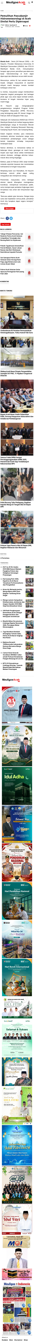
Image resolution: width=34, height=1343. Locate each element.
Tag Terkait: (5, 224)
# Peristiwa (4, 558)
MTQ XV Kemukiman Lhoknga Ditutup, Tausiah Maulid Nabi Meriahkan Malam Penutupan (12, 666)
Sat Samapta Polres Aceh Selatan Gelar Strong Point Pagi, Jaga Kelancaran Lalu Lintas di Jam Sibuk (10, 261)
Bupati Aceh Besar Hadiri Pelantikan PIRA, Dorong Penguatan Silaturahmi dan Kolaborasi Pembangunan (16, 416)
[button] (32, 1)
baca (26, 26)
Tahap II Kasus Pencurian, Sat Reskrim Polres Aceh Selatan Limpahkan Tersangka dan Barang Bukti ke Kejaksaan (11, 237)
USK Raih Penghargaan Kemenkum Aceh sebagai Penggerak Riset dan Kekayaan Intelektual (12, 613)
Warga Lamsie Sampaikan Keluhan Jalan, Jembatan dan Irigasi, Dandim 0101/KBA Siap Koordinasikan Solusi (14, 603)
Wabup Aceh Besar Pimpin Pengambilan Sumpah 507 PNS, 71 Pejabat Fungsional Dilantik (16, 373)
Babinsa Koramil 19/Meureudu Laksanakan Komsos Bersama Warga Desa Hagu (12, 645)
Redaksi (5, 1340)
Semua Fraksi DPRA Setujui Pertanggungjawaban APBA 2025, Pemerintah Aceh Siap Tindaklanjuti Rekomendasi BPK (14, 460)
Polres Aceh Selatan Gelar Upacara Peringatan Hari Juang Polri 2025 (12, 271)
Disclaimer (18, 1340)
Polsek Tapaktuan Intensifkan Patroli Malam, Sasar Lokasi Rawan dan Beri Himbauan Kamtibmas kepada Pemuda (12, 249)
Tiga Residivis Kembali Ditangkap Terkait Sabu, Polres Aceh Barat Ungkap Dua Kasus (13, 635)
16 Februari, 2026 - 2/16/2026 (12, 26)
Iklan (26, 1340)
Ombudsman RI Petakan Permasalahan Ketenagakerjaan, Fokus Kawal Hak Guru (16, 331)
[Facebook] (7, 218)
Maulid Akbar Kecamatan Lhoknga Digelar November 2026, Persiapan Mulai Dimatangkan (13, 624)
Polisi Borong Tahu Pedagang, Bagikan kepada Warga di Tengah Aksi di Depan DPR (15, 504)
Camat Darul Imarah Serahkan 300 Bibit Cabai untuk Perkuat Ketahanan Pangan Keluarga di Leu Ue (13, 656)
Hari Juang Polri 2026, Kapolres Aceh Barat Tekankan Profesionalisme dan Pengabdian (13, 582)
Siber (11, 1340)
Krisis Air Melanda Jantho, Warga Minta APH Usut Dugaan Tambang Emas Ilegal (12, 592)
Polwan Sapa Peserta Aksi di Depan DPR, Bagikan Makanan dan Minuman (16, 546)
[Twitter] (11, 218)
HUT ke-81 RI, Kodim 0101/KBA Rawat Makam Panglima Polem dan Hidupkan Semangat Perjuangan (12, 571)
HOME (2, 10)
